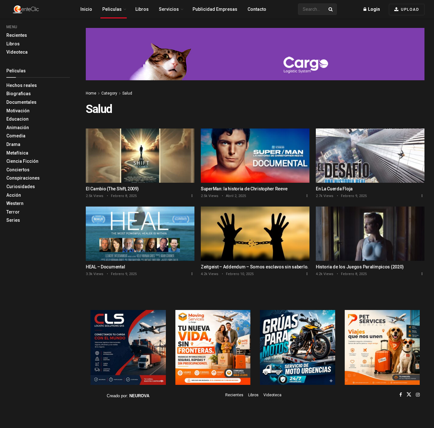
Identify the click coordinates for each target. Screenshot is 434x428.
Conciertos (18, 169)
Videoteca (17, 52)
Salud (127, 93)
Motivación (18, 110)
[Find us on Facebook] (400, 394)
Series (13, 220)
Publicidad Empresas (215, 9)
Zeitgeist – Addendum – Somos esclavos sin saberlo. (255, 266)
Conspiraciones (23, 178)
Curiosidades (20, 186)
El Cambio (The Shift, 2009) (112, 188)
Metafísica (17, 152)
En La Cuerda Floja (334, 188)
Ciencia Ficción (22, 161)
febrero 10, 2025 (239, 274)
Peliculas (112, 9)
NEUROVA (139, 395)
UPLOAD (409, 9)
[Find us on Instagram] (418, 394)
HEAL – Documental (105, 266)
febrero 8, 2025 (123, 196)
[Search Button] (331, 9)
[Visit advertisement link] (255, 59)
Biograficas (18, 93)
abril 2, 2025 (235, 196)
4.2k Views (209, 274)
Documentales (21, 102)
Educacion (17, 119)
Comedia (15, 135)
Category (109, 93)
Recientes (16, 35)
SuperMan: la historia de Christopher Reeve (244, 188)
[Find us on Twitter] (408, 394)
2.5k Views (94, 196)
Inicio (86, 9)
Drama (13, 144)
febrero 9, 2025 (353, 196)
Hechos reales (21, 85)
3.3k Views (94, 274)
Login (373, 9)
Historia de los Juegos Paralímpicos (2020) (359, 266)
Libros (13, 43)
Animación (17, 127)
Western (15, 203)
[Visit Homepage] (37, 9)
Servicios (169, 9)
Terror (13, 211)
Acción (13, 195)
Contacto (257, 9)
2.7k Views (324, 196)
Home (91, 93)
